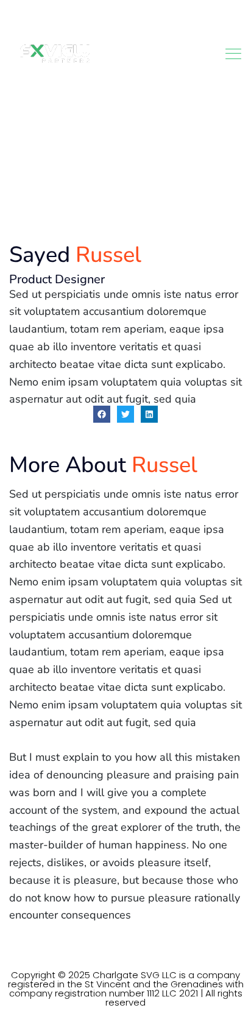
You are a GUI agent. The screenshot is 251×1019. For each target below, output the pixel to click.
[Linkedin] (149, 414)
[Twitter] (125, 414)
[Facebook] (101, 414)
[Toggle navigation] (234, 54)
